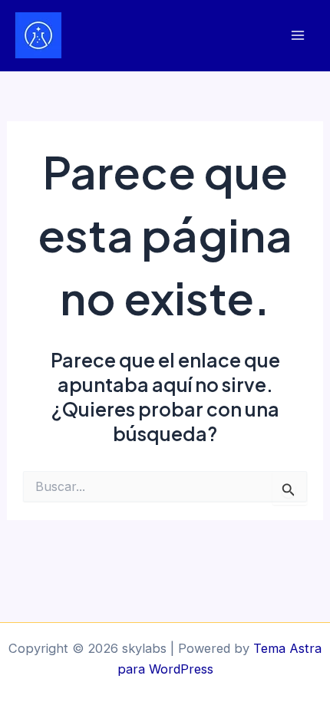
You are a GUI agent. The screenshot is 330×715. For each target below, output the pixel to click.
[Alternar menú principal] (297, 35)
